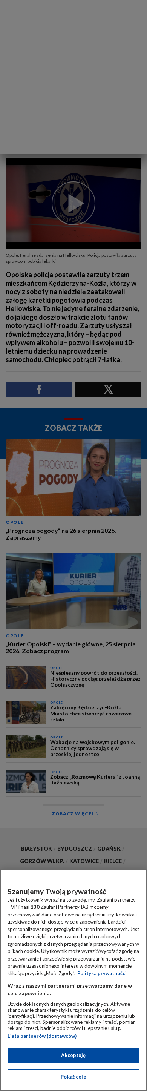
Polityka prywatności (102, 973)
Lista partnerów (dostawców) (42, 1036)
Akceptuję (73, 1055)
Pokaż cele (73, 1077)
